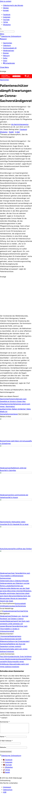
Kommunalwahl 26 (9, 48)
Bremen (6, 53)
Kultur (5, 58)
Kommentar (5, 722)
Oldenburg (7, 45)
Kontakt (6, 10)
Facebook (6, 14)
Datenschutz (7, 790)
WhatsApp (7, 25)
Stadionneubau (9, 606)
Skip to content (5, 1)
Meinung (6, 56)
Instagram (6, 17)
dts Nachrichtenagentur (19, 124)
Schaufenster (10, 63)
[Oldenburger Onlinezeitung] (10, 755)
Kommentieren (12, 414)
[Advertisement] (16, 296)
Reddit (11, 132)
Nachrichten (7, 43)
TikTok (5, 22)
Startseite (3, 414)
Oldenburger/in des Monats (13, 5)
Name (3, 737)
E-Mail (17, 132)
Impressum (7, 787)
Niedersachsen (8, 50)
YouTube (6, 20)
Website (3, 747)
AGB (4, 792)
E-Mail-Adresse (6, 741)
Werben (6, 8)
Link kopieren (25, 414)
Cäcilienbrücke (20, 606)
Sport (5, 61)
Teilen (19, 414)
